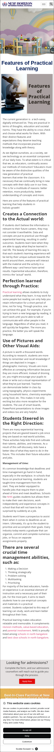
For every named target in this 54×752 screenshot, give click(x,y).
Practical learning (12, 292)
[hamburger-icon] (44, 4)
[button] (51, 4)
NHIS (10, 496)
